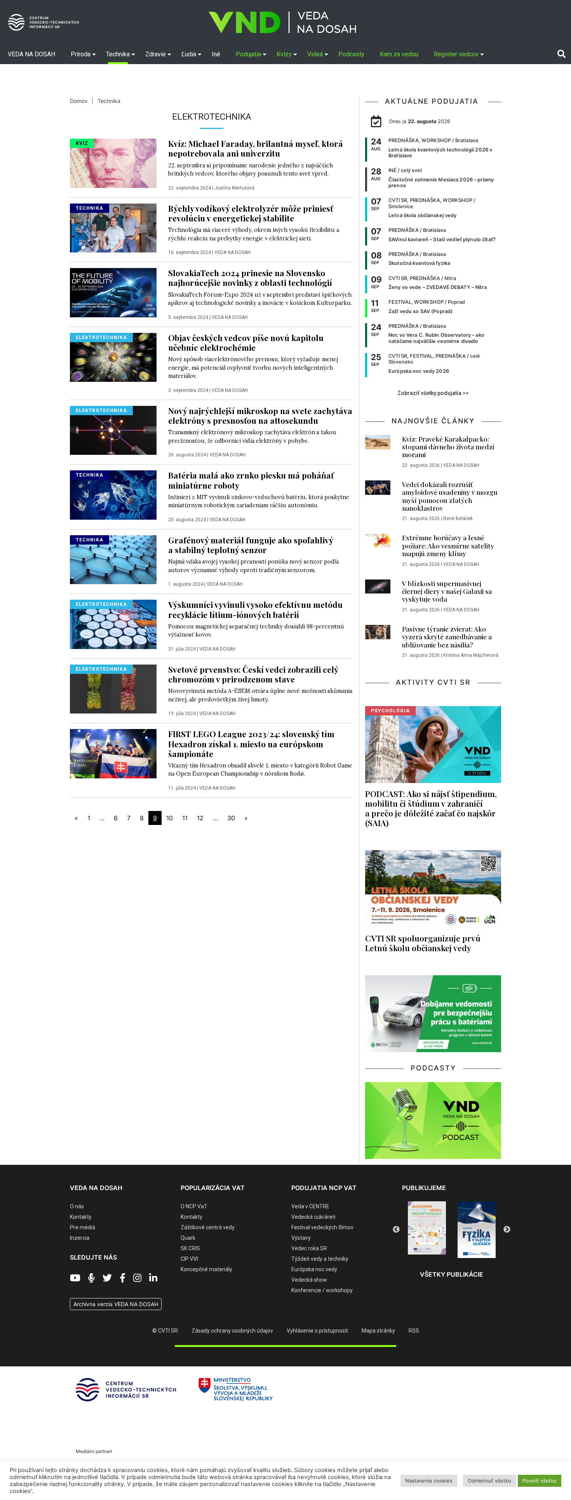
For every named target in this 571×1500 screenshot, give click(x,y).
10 (169, 818)
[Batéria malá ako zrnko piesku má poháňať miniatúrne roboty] (113, 494)
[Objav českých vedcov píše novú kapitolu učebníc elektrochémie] (113, 356)
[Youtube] (75, 1278)
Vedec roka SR (309, 1248)
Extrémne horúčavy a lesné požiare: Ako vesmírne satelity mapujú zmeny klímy (448, 545)
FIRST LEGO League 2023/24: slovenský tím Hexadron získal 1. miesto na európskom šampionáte (251, 743)
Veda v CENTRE (310, 1206)
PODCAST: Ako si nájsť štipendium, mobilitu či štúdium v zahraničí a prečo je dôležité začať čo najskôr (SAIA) (431, 808)
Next (507, 1230)
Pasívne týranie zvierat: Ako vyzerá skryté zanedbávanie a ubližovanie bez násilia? (447, 637)
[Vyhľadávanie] (561, 54)
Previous (396, 1230)
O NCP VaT (194, 1206)
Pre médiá (82, 1227)
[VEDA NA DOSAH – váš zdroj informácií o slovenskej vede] (282, 22)
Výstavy (301, 1238)
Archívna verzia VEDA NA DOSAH (115, 1304)
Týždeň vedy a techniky (319, 1259)
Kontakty (81, 1217)
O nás (77, 1206)
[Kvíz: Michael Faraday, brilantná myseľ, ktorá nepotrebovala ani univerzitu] (113, 163)
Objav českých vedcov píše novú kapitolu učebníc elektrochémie (246, 342)
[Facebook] (122, 1278)
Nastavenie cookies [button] (429, 1480)
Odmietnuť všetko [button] (489, 1480)
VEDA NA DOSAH (232, 252)
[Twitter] (107, 1278)
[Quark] (477, 1229)
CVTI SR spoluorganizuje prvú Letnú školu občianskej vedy (422, 943)
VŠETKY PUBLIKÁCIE (451, 1274)
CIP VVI (189, 1259)
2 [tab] (434, 1264)
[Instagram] (137, 1278)
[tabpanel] (427, 1229)
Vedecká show (309, 1280)
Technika (108, 101)
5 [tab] (469, 1264)
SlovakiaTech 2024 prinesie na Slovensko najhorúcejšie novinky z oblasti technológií (250, 277)
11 (185, 818)
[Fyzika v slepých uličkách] (427, 1229)
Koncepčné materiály (206, 1269)
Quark (188, 1238)
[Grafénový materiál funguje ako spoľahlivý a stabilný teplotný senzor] (113, 559)
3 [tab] (446, 1264)
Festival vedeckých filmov (322, 1227)
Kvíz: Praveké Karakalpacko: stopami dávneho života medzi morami (448, 447)
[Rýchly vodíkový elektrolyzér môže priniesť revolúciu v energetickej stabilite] (113, 227)
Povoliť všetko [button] (539, 1480)
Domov (79, 101)
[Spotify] (91, 1278)
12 (200, 818)
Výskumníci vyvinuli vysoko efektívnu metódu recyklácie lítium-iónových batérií (255, 609)
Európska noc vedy (314, 1269)
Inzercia (79, 1238)
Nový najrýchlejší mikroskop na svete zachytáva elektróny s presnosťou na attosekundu (260, 415)
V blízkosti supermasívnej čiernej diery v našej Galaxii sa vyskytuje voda (447, 591)
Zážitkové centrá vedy (208, 1227)
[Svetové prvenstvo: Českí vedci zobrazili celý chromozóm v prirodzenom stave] (113, 688)
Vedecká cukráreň (313, 1217)
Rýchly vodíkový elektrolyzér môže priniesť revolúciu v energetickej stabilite (250, 213)
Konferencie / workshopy (322, 1290)
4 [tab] (457, 1264)
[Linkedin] (153, 1278)
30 (231, 818)
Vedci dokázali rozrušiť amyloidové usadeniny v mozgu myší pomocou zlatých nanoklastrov (450, 496)
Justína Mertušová (234, 188)
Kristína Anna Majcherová (470, 655)
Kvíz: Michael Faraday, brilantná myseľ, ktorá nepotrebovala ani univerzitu (255, 148)
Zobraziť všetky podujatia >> (433, 393)
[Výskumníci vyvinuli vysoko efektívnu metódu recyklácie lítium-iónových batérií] (113, 624)
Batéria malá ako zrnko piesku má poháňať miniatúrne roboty (251, 480)
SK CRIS (190, 1248)
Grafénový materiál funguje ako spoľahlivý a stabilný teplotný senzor (250, 544)
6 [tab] (481, 1264)
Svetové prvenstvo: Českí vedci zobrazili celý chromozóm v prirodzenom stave (253, 674)
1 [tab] (423, 1264)
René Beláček (458, 518)
